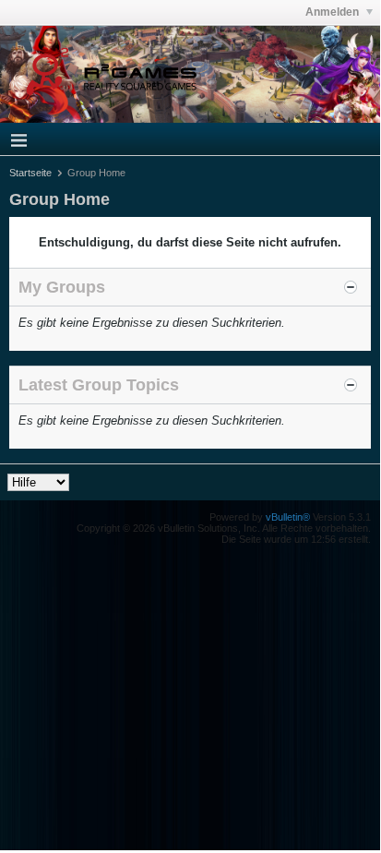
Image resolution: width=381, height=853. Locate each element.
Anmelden (333, 12)
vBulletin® (288, 517)
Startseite (30, 172)
